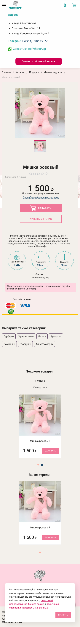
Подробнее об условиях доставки (41, 197)
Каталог (20, 72)
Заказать (44, 208)
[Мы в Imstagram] (66, 6)
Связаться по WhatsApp (29, 48)
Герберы (9, 336)
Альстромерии (44, 344)
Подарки (34, 72)
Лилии (42, 336)
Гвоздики (25, 344)
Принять (63, 615)
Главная (6, 72)
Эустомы (55, 336)
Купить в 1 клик (41, 218)
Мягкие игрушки (53, 72)
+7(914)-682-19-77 (35, 41)
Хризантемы (26, 336)
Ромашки (9, 344)
